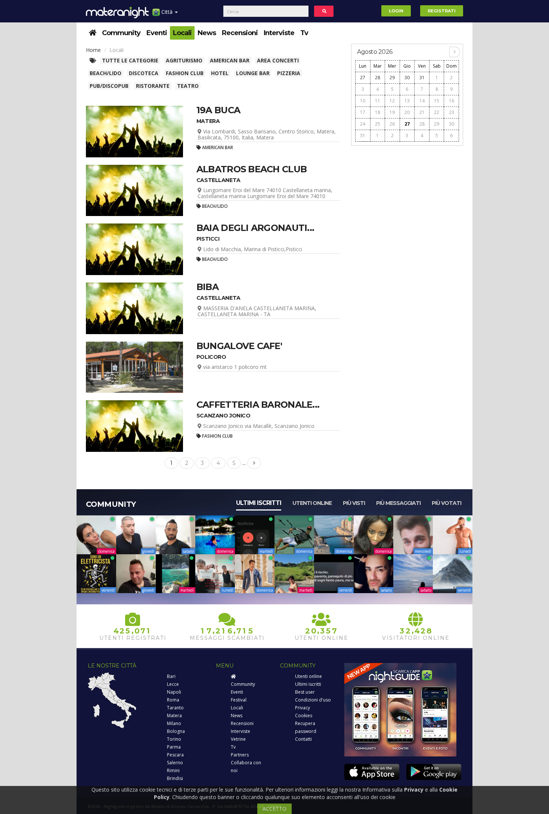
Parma (174, 747)
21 (422, 112)
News (207, 33)
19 (392, 112)
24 (362, 124)
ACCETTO (274, 808)
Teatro (188, 85)
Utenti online (312, 503)
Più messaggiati (398, 503)
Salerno (175, 762)
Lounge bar (253, 73)
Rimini (173, 770)
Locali (182, 33)
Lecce (173, 684)
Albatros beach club (251, 169)
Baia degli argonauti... (255, 227)
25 (377, 124)
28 (377, 77)
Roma (173, 700)
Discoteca (143, 73)
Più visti (354, 503)
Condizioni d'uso (313, 700)
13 (407, 101)
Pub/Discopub (109, 85)
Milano (174, 723)
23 (451, 112)
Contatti (303, 739)
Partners (240, 755)
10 (362, 101)
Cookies (303, 715)
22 (436, 112)
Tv (304, 33)
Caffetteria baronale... (257, 404)
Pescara (175, 755)
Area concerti (278, 60)
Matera (174, 715)
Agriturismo (184, 60)
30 (407, 77)
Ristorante (153, 85)
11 (377, 101)
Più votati (446, 503)
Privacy (302, 707)
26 (392, 124)
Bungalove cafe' (239, 345)
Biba (207, 286)
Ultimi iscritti (258, 502)
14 (422, 101)
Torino (174, 739)
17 (362, 112)
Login (396, 10)
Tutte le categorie (130, 60)
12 (392, 101)
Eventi (156, 33)
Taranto (175, 707)
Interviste (279, 33)
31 (422, 77)
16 (451, 101)
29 (392, 77)
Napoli (174, 692)
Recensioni (240, 33)
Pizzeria (288, 73)
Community (121, 33)
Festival (238, 700)
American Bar (229, 60)
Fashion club (185, 73)
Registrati (442, 10)
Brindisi (175, 778)
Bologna (176, 731)
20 (407, 112)
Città (167, 11)
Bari (171, 676)
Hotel (220, 73)
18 (377, 112)
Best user (305, 692)
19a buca (218, 110)
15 (436, 101)
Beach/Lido (105, 73)
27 (362, 77)
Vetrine (238, 739)
